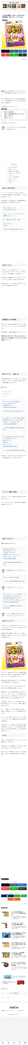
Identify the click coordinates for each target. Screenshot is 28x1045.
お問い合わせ (21, 1010)
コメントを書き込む (14, 993)
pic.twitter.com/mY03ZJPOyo (10, 446)
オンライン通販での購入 (14, 176)
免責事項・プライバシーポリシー (7, 1011)
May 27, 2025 (19, 229)
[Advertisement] (14, 74)
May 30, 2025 (19, 411)
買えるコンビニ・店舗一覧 (14, 173)
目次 (12, 164)
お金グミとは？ (12, 169)
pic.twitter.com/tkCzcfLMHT (9, 558)
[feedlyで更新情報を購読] (20, 896)
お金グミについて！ (13, 180)
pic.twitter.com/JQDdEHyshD (12, 602)
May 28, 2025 (21, 450)
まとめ (10, 182)
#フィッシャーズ (7, 223)
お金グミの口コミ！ (13, 178)
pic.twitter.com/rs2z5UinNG (9, 407)
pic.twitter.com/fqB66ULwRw (10, 423)
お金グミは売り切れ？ (13, 167)
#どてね (13, 401)
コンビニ (12, 175)
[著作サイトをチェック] (7, 896)
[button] (22, 54)
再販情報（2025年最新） (14, 171)
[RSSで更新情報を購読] (14, 899)
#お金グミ (5, 225)
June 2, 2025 (21, 581)
